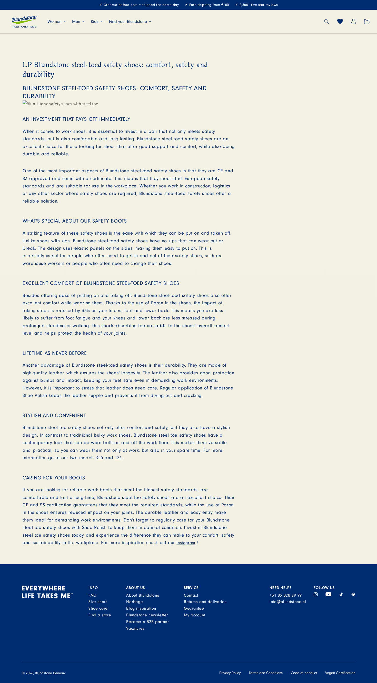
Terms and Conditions (266, 673)
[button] (326, 21)
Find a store (99, 615)
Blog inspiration (141, 608)
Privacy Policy (230, 673)
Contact (191, 595)
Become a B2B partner (147, 621)
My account (194, 615)
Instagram (185, 542)
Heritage (134, 601)
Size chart (97, 601)
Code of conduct (304, 673)
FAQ (92, 595)
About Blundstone (143, 595)
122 (118, 458)
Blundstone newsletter (147, 615)
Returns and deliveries (205, 601)
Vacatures (135, 628)
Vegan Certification (340, 673)
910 (99, 458)
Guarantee (194, 608)
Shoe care (97, 608)
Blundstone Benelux (50, 673)
